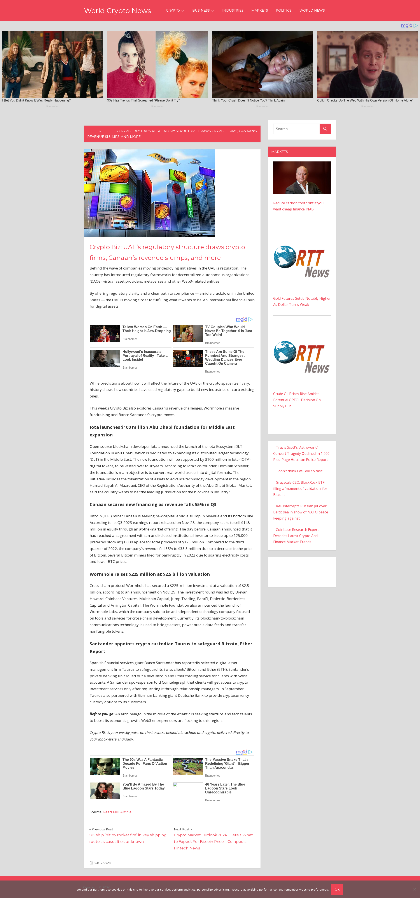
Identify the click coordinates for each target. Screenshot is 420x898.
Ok (337, 889)
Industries (232, 10)
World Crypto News (117, 10)
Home (92, 131)
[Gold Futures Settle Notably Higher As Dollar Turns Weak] (302, 234)
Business (201, 10)
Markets (259, 10)
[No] (414, 889)
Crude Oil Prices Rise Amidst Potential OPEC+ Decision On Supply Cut (297, 399)
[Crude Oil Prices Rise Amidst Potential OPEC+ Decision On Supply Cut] (302, 330)
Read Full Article (117, 811)
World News (312, 10)
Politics (284, 10)
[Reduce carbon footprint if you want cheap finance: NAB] (302, 164)
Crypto (173, 10)
